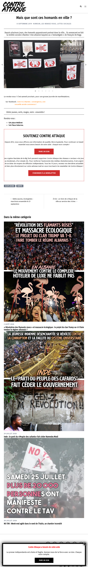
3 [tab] (42, 91)
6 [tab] (52, 91)
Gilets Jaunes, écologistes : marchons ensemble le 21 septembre (22, 201)
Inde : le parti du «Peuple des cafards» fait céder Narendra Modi (31, 436)
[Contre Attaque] (14, 6)
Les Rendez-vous (48, 24)
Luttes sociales (64, 24)
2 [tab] (39, 91)
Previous (2, 65)
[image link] (44, 64)
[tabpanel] (44, 64)
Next (86, 65)
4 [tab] (46, 91)
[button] (81, 6)
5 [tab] (49, 91)
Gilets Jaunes (9, 186)
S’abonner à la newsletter (44, 173)
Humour (36, 24)
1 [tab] (35, 91)
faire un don (44, 151)
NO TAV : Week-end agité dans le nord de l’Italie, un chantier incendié (33, 523)
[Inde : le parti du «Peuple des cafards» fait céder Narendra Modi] (44, 381)
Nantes (19, 186)
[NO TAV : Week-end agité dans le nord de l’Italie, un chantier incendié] (44, 478)
